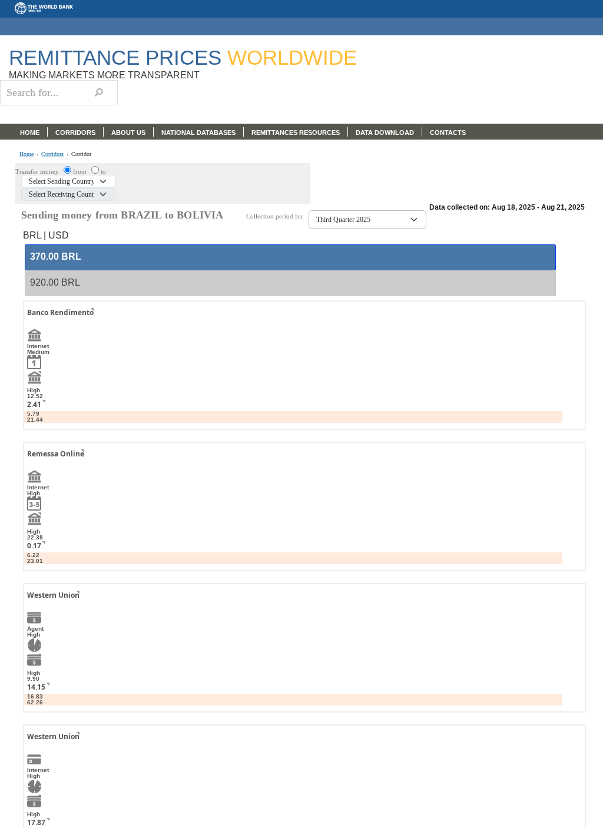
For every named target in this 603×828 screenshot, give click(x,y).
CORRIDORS (75, 132)
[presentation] (55, 257)
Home (26, 154)
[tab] (290, 257)
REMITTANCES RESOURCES (295, 132)
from (80, 171)
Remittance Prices (183, 57)
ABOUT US (128, 132)
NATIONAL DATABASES (198, 132)
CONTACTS (448, 132)
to (103, 171)
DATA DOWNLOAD (385, 132)
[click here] (83, 323)
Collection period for (277, 216)
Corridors (52, 154)
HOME (29, 132)
